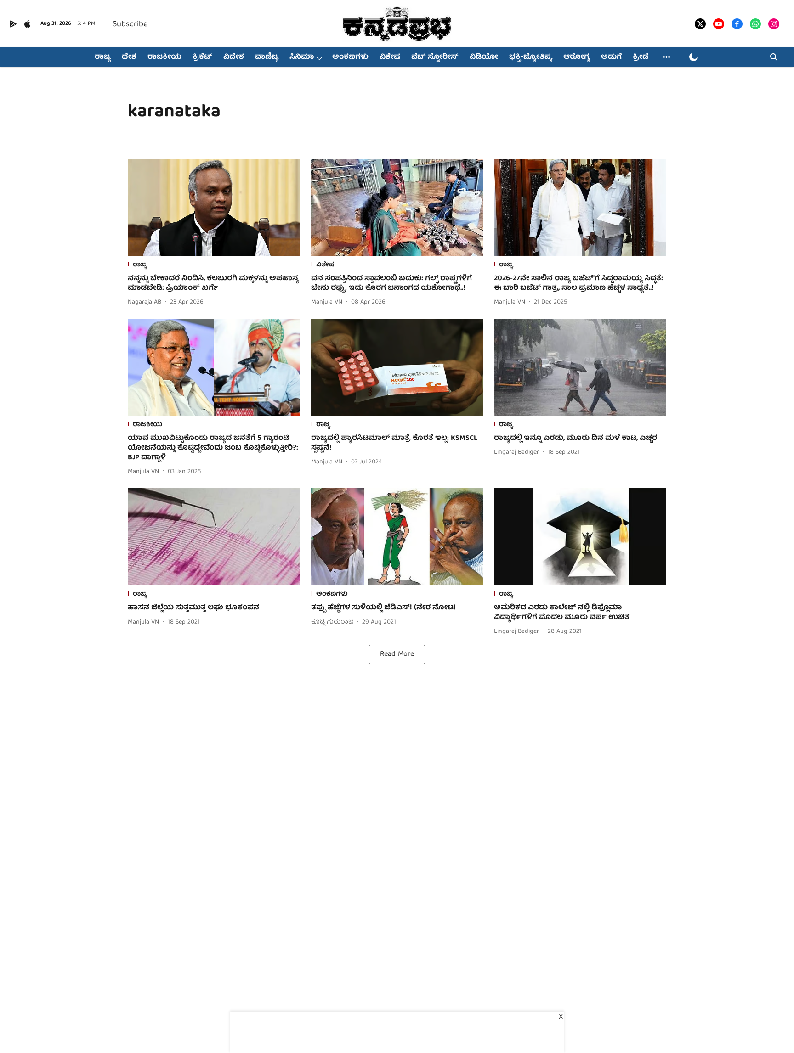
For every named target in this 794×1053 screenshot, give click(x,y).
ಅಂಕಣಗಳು (350, 57)
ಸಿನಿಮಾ (301, 57)
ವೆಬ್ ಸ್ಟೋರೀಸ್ (435, 57)
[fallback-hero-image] (214, 207)
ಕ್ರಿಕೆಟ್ (202, 57)
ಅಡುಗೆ (611, 57)
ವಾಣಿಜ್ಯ (266, 57)
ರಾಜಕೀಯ (164, 57)
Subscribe (130, 24)
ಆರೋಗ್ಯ (576, 57)
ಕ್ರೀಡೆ (640, 57)
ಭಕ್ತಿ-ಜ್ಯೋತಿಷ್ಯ (530, 57)
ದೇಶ (129, 57)
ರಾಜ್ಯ (103, 57)
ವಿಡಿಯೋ (484, 57)
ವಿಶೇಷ (390, 57)
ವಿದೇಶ (233, 57)
